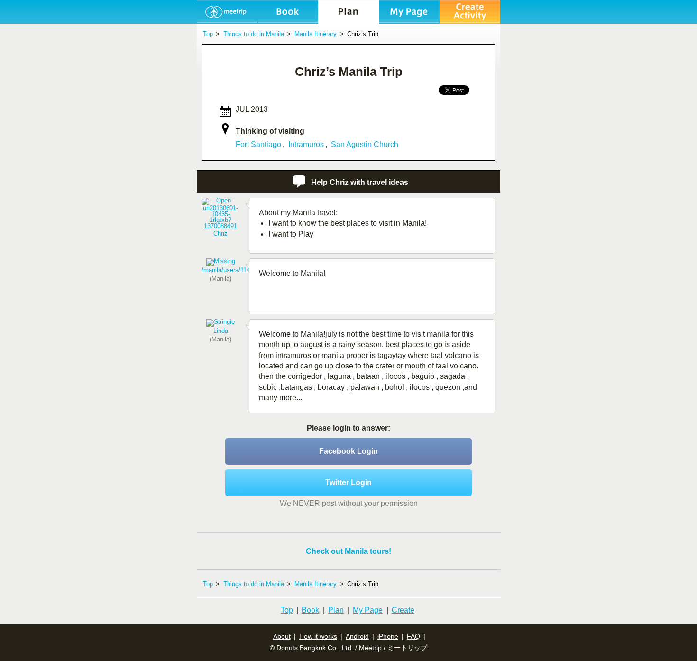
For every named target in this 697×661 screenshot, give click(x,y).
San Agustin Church (364, 144)
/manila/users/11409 (229, 270)
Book (310, 610)
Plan (336, 610)
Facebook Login (348, 451)
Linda (220, 330)
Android (357, 636)
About (282, 636)
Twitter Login (348, 482)
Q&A (348, 12)
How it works (318, 636)
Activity (287, 12)
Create (403, 610)
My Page (409, 12)
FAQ (413, 636)
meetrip (227, 12)
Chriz (220, 233)
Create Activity (470, 12)
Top (287, 610)
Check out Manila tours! (348, 551)
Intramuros (306, 144)
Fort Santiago (258, 144)
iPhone (387, 636)
